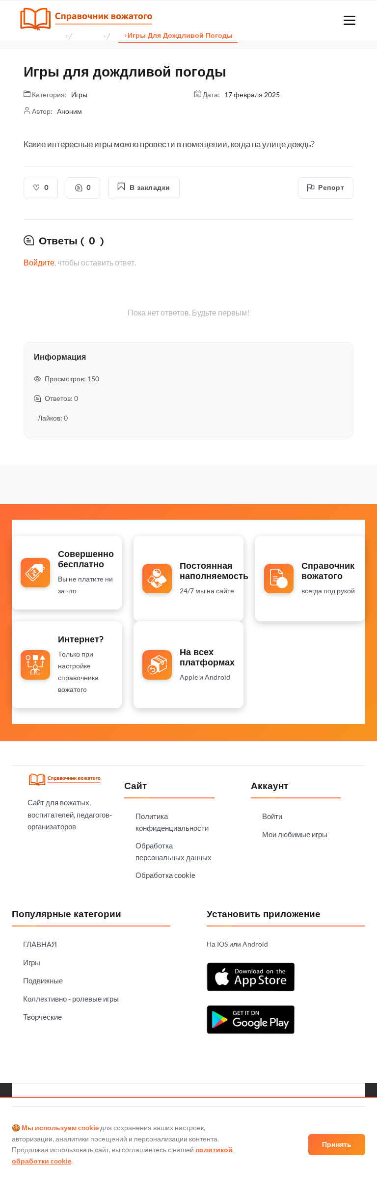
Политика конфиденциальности (172, 822)
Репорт (331, 187)
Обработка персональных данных (173, 851)
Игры (31, 962)
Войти (272, 816)
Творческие (42, 1016)
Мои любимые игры (294, 834)
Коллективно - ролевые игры (71, 998)
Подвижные (43, 980)
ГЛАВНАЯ (40, 944)
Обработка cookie (165, 875)
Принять (336, 1144)
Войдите (39, 262)
